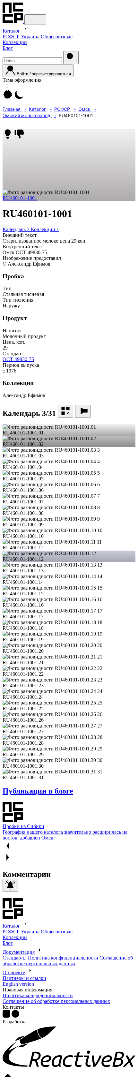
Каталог (11, 31)
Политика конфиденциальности (63, 957)
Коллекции (15, 42)
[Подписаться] (10, 885)
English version (18, 984)
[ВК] (7, 1016)
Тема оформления (22, 80)
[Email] (15, 1016)
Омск (85, 109)
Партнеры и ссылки (24, 978)
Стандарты (15, 957)
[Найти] (71, 57)
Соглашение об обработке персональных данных (68, 960)
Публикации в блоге (38, 791)
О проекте (14, 972)
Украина (31, 36)
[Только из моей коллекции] (65, 411)
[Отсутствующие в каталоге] (83, 411)
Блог (8, 48)
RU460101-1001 (20, 198)
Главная (12, 109)
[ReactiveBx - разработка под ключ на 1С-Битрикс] (69, 1067)
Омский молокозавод (27, 115)
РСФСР (12, 36)
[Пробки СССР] (13, 21)
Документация (19, 952)
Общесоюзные (57, 36)
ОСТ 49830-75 (18, 359)
